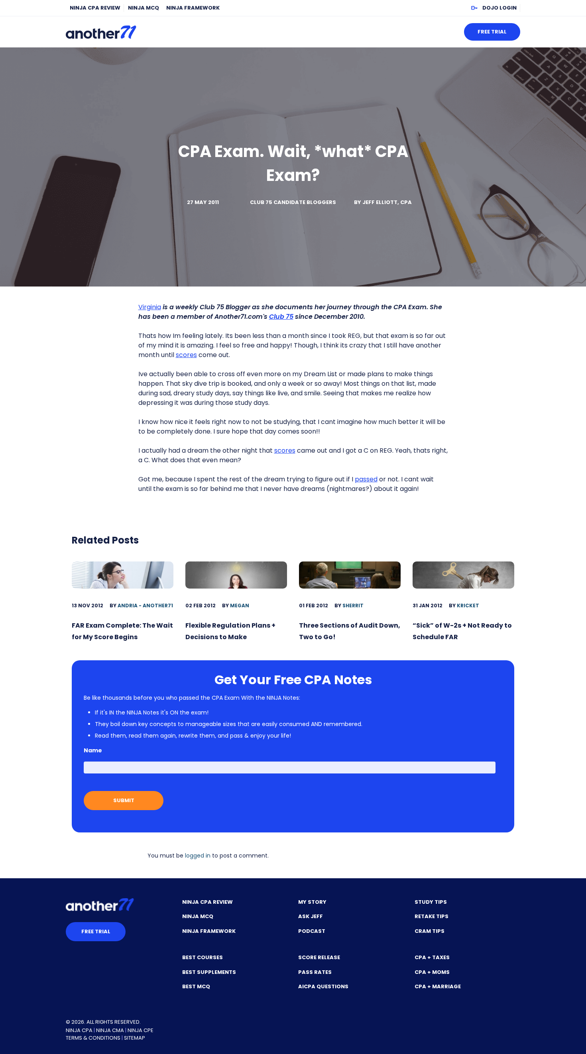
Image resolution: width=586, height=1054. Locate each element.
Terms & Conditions (93, 1038)
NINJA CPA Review (95, 8)
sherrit (353, 605)
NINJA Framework (193, 8)
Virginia (149, 307)
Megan (239, 605)
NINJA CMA (110, 1030)
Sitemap (134, 1038)
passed (366, 479)
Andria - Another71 (145, 605)
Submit (123, 800)
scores (186, 354)
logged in (197, 856)
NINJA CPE (140, 1030)
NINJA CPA (79, 1030)
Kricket (468, 605)
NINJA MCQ (143, 8)
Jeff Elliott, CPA (387, 202)
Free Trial (492, 31)
